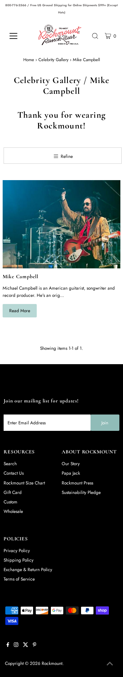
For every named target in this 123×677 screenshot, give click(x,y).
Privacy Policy (17, 550)
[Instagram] (16, 645)
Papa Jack (71, 473)
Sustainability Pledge (81, 492)
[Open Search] (95, 36)
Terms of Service (19, 579)
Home (28, 60)
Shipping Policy (18, 560)
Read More (19, 310)
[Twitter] (25, 645)
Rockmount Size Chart (24, 483)
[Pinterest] (34, 645)
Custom (10, 502)
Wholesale (13, 511)
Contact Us (14, 473)
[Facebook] (8, 645)
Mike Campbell (21, 276)
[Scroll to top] (109, 663)
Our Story (71, 463)
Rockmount (52, 663)
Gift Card (13, 492)
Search (10, 463)
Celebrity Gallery (53, 60)
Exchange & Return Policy (28, 569)
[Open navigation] (18, 36)
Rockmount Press (77, 483)
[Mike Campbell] (62, 224)
